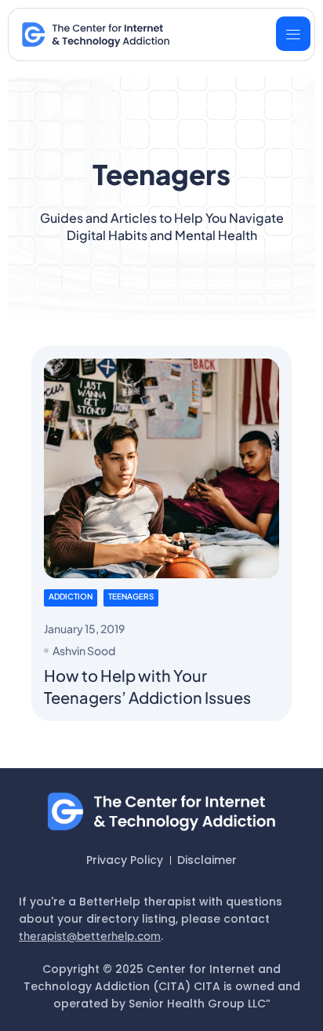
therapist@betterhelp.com (90, 935)
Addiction (71, 596)
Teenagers (131, 596)
